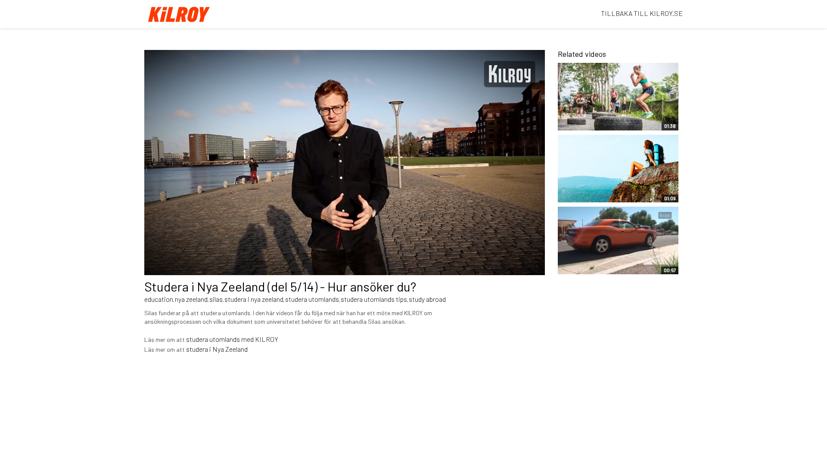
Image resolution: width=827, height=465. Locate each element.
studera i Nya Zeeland (217, 349)
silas (216, 299)
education (158, 299)
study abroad (427, 299)
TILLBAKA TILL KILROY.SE (642, 13)
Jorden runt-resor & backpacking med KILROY (602, 192)
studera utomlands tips (374, 299)
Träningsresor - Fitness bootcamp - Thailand (598, 119)
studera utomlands (312, 299)
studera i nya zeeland (253, 299)
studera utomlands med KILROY (232, 339)
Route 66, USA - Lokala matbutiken (598, 263)
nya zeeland (191, 299)
